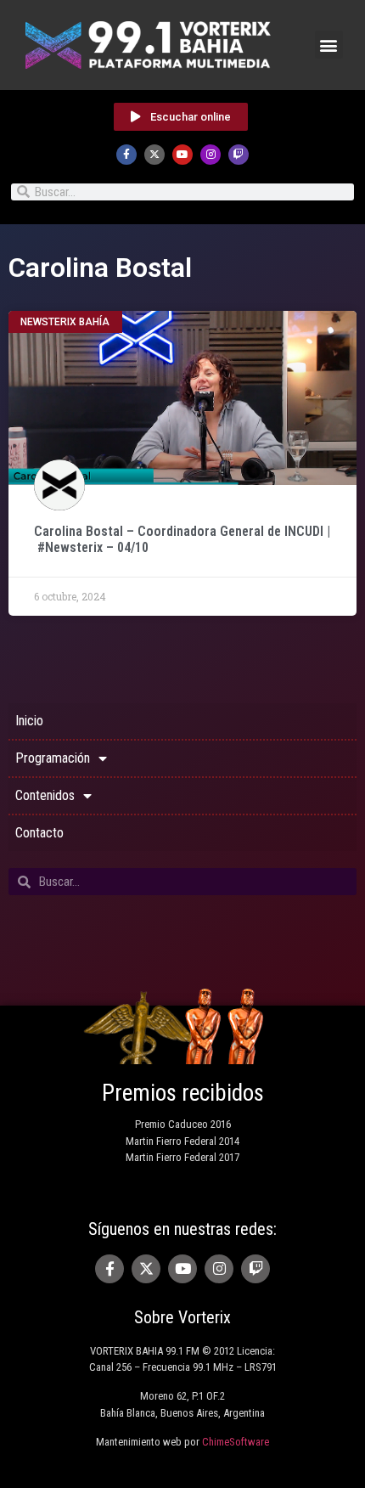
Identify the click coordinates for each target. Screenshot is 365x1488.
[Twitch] (238, 154)
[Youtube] (182, 154)
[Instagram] (210, 154)
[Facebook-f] (126, 154)
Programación (52, 758)
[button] (329, 45)
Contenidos (45, 795)
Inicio (29, 721)
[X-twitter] (154, 154)
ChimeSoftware (235, 1441)
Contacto (39, 833)
